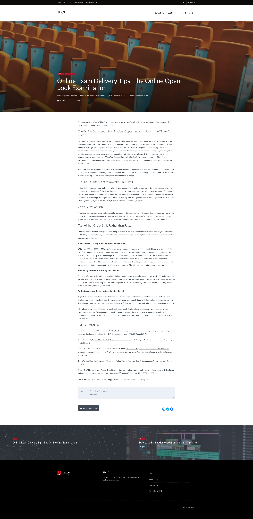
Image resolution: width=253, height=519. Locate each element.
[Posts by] (58, 101)
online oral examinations (158, 122)
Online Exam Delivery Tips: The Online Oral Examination (45, 442)
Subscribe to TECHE (91, 2)
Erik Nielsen (64, 101)
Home (59, 2)
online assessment (131, 380)
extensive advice (108, 169)
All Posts (94, 394)
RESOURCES (159, 13)
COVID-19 (60, 74)
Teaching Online (69, 74)
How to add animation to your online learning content (169, 442)
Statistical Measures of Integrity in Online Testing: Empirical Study (115, 361)
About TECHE (67, 2)
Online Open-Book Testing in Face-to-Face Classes (112, 339)
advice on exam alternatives (116, 122)
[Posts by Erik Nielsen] (84, 393)
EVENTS (171, 13)
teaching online (144, 380)
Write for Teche (78, 2)
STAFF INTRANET (187, 13)
